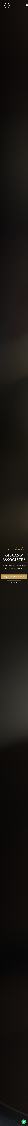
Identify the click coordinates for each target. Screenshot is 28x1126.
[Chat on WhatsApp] (23, 1121)
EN (23, 5)
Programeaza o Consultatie (13, 577)
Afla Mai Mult (14, 583)
